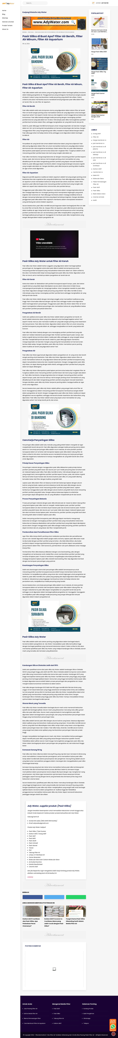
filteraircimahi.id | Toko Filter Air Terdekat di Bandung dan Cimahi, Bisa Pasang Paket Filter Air (65, 1035)
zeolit (95, 200)
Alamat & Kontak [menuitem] (8, 22)
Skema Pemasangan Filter (32, 1018)
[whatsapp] (76, 897)
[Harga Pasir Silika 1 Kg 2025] (99, 64)
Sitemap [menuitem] (5, 18)
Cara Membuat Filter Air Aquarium (34, 1023)
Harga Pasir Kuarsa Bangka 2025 (97, 116)
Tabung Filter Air (59, 1018)
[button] (24, 3)
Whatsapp (87, 1018)
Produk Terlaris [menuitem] (7, 26)
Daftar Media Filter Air (30, 1013)
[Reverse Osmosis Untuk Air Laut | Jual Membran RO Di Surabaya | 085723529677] (99, 22)
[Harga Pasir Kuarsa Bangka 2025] (99, 107)
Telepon (86, 1023)
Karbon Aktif (97, 169)
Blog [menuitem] (3, 14)
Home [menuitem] (4, 11)
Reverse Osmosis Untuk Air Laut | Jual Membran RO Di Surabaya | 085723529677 (99, 31)
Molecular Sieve (98, 179)
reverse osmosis (98, 197)
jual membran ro (98, 143)
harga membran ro (99, 140)
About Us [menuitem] (5, 29)
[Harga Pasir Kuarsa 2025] (99, 85)
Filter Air (96, 137)
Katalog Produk (88, 1008)
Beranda (24, 32)
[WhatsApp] (87, 3)
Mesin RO (96, 175)
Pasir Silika (31, 32)
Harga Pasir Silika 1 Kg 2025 (98, 72)
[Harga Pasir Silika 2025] (99, 44)
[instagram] (84, 3)
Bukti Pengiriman (89, 1013)
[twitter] (80, 3)
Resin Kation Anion (99, 194)
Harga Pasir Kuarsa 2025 (97, 94)
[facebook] (77, 3)
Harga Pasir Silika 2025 (99, 52)
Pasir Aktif (96, 187)
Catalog (30, 877)
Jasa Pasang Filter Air (30, 1008)
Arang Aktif (97, 134)
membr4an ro (98, 172)
